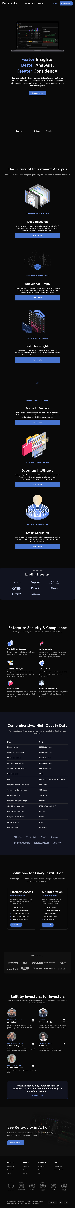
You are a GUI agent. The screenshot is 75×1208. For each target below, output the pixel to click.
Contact (25, 1173)
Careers (25, 1170)
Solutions (10, 1170)
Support (41, 3)
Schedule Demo (15, 1143)
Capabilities (29, 3)
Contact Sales (16, 925)
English (51, 1202)
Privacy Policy (58, 1166)
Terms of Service (59, 1170)
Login (55, 3)
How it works (37, 235)
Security (9, 1173)
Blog (39, 1173)
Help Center (41, 1166)
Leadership (26, 1166)
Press (40, 1170)
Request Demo (66, 3)
